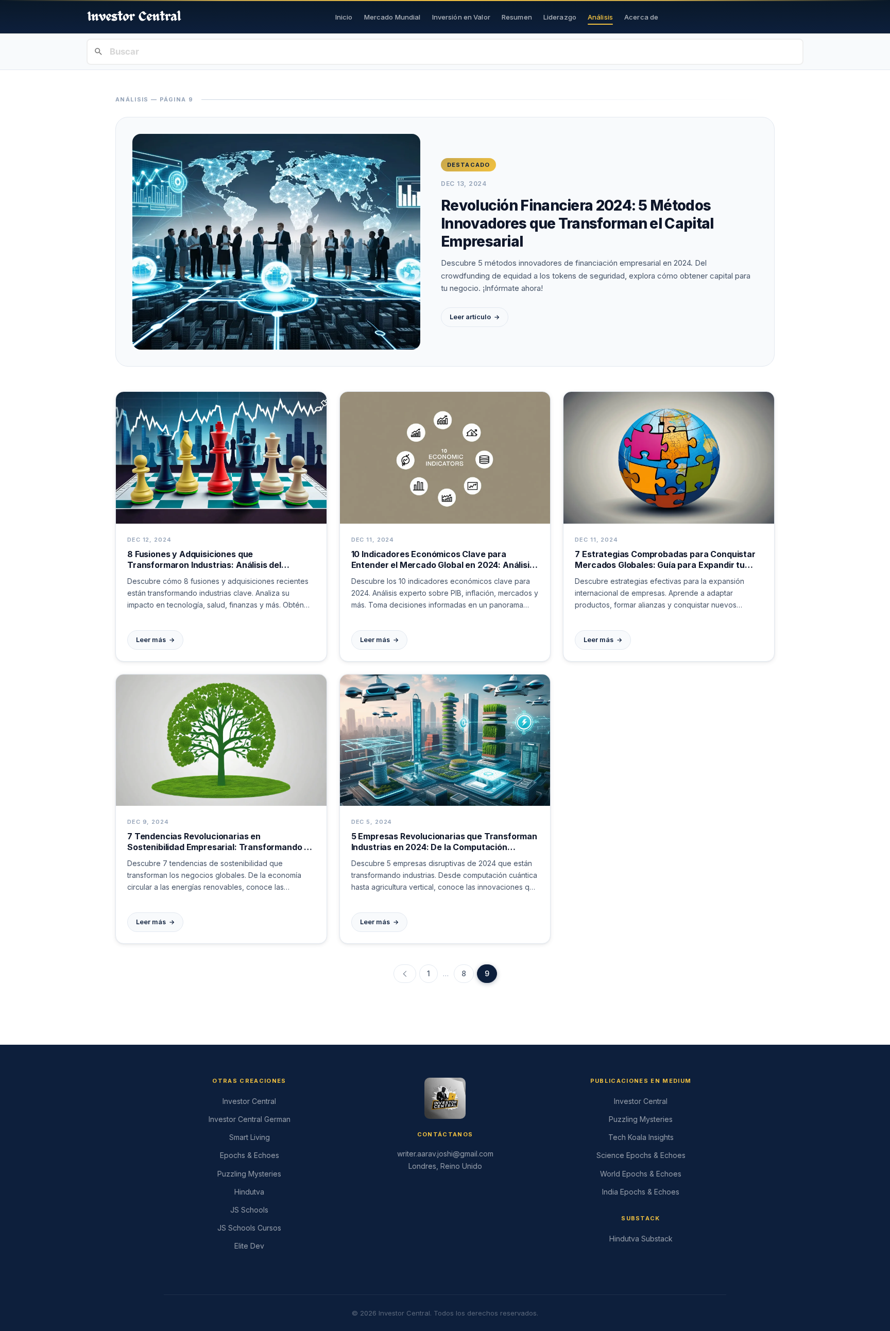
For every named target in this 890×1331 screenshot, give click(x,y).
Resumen (517, 17)
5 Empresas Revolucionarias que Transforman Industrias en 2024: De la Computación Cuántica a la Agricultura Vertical (444, 842)
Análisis (600, 17)
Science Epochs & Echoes (641, 1155)
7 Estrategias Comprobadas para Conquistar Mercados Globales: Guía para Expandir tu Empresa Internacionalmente (665, 560)
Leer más (155, 640)
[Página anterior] (404, 973)
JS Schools (249, 1209)
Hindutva (249, 1191)
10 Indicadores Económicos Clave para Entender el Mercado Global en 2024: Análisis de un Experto (442, 560)
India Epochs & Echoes (640, 1191)
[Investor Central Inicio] (134, 17)
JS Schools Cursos (249, 1227)
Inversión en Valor (461, 17)
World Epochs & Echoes (640, 1173)
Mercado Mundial (392, 17)
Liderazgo (559, 17)
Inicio (344, 17)
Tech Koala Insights (641, 1137)
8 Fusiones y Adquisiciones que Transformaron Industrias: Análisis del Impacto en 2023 (204, 560)
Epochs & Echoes (249, 1155)
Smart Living (249, 1137)
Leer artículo (475, 317)
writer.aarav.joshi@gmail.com (445, 1153)
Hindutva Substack (641, 1238)
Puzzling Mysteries (249, 1173)
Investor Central (249, 1101)
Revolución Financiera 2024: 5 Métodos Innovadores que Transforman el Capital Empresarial (577, 223)
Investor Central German (249, 1119)
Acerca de (641, 17)
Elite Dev (249, 1245)
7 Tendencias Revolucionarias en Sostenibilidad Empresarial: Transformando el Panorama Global (219, 842)
